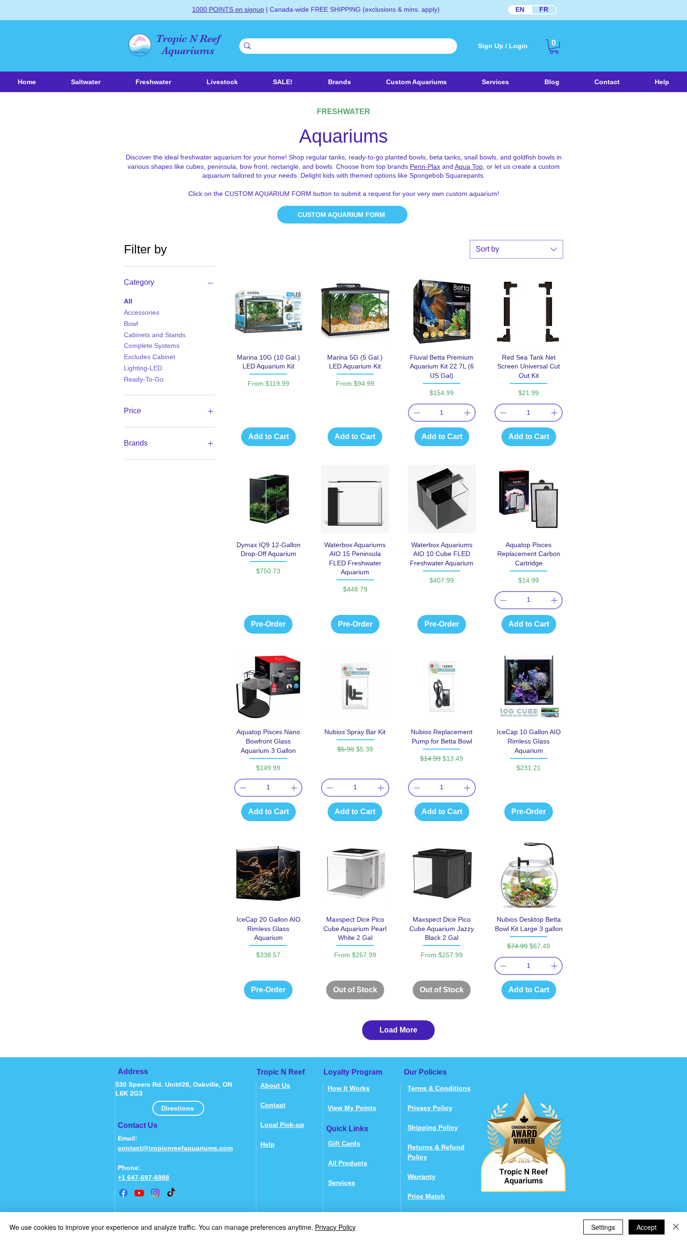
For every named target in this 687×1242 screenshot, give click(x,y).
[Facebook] (123, 1193)
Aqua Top (469, 166)
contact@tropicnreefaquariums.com (175, 1148)
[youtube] (139, 1193)
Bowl (131, 323)
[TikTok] (171, 1193)
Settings (603, 1227)
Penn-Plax (425, 166)
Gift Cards (344, 1143)
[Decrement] (416, 412)
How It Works (349, 1088)
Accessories (141, 312)
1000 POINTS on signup (228, 9)
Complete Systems (151, 345)
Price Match (426, 1196)
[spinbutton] (442, 412)
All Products (347, 1163)
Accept (647, 1227)
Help (267, 1144)
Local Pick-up (282, 1124)
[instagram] (155, 1193)
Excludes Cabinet (149, 357)
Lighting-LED (143, 368)
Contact (273, 1105)
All (128, 301)
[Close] (675, 1227)
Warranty (422, 1176)
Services (341, 1182)
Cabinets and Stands (155, 335)
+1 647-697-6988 (143, 1177)
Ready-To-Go (144, 379)
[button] (222, 81)
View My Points (352, 1108)
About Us (275, 1085)
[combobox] (516, 249)
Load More (398, 1030)
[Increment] (468, 412)
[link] (554, 46)
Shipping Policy (433, 1127)
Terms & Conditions (439, 1088)
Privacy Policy (430, 1108)
